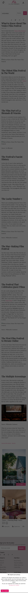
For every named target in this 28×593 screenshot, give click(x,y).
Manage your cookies (14, 585)
